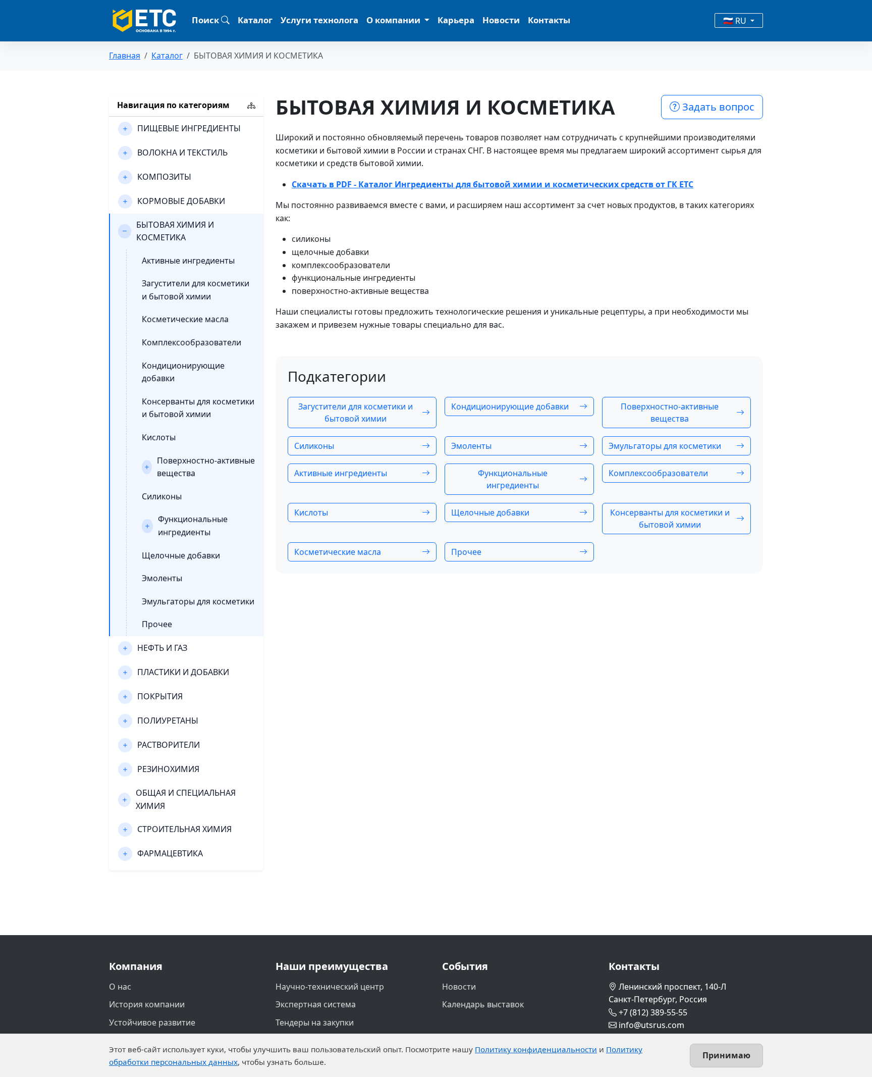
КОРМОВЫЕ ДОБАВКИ (181, 201)
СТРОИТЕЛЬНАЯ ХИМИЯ (184, 829)
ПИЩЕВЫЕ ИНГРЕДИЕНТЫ (189, 128)
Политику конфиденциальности (536, 1049)
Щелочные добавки (181, 555)
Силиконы (162, 496)
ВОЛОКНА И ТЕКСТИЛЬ (182, 152)
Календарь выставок (483, 1004)
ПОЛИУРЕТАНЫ (167, 720)
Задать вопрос (717, 107)
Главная (124, 55)
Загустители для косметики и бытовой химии (195, 290)
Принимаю (726, 1055)
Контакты (549, 20)
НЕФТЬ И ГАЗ (162, 647)
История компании (147, 1004)
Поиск (206, 20)
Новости (501, 20)
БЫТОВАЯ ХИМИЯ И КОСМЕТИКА (175, 231)
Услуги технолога (319, 20)
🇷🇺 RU (735, 20)
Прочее (157, 624)
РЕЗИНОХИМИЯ (168, 769)
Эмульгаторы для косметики (198, 601)
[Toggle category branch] (125, 129)
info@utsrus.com (651, 1025)
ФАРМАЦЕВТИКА (170, 853)
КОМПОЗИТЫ (164, 176)
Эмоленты (162, 578)
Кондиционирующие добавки (183, 372)
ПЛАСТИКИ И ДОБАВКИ (183, 672)
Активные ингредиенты (188, 260)
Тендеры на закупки (315, 1022)
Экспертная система (316, 1004)
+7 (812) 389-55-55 (653, 1012)
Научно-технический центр (330, 986)
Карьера (456, 20)
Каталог (255, 20)
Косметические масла (185, 319)
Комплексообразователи (191, 342)
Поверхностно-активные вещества (206, 467)
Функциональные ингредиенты (193, 526)
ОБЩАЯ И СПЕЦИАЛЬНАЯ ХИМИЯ (186, 799)
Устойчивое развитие (152, 1022)
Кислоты (159, 437)
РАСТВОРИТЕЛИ (168, 744)
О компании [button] (394, 20)
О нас (120, 986)
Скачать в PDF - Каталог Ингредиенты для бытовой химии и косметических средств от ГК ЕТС (492, 184)
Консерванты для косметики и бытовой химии (198, 408)
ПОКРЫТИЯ (160, 696)
